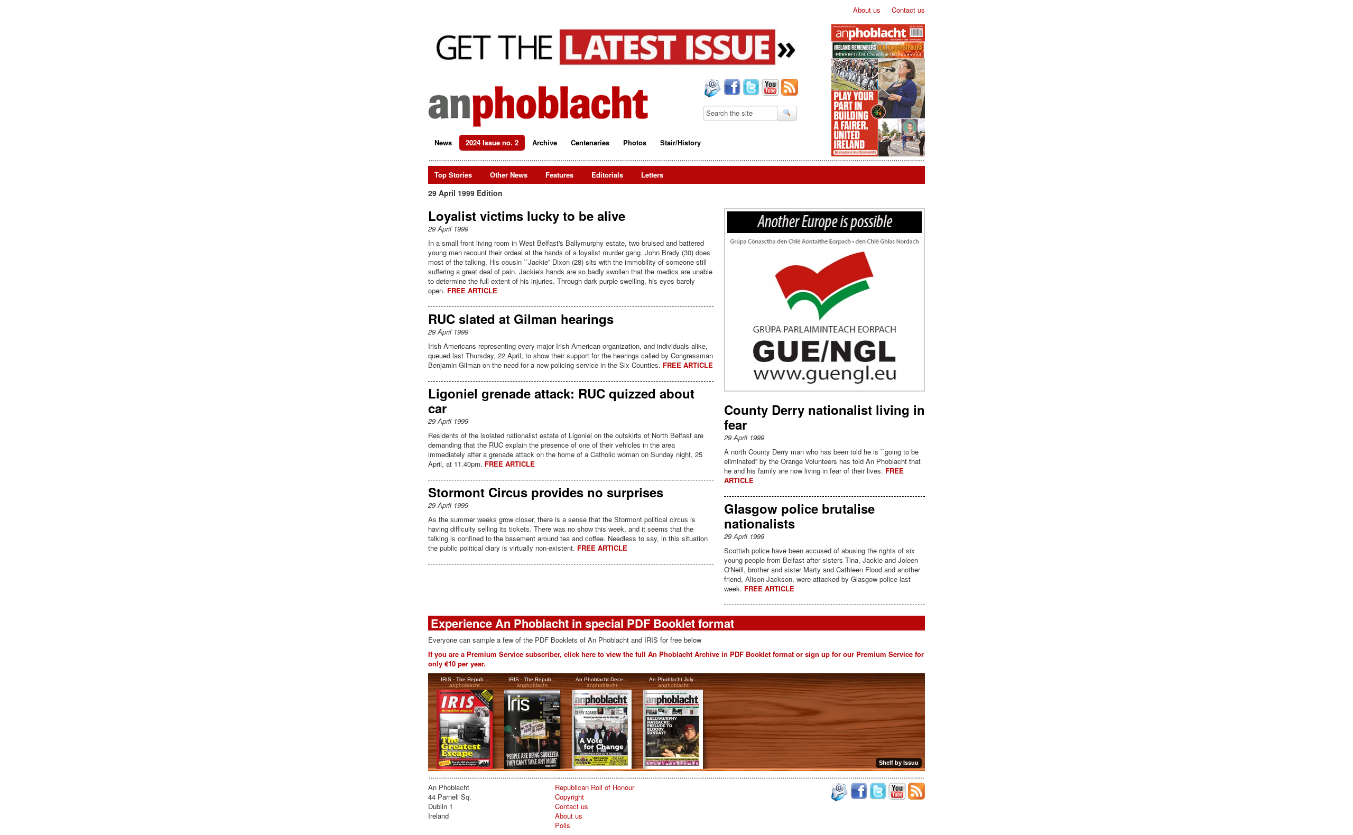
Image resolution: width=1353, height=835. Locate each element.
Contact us (908, 10)
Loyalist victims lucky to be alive (526, 216)
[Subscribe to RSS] (788, 88)
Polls (562, 825)
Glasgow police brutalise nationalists (799, 515)
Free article (472, 290)
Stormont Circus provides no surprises (545, 492)
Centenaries (590, 142)
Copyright (569, 797)
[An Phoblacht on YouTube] (769, 88)
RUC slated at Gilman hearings (521, 319)
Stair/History (680, 142)
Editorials (607, 175)
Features (559, 175)
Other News (508, 175)
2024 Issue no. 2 (492, 142)
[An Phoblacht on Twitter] (749, 88)
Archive (544, 142)
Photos (634, 142)
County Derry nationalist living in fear (824, 417)
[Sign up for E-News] (711, 89)
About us (867, 10)
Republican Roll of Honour (594, 787)
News (443, 142)
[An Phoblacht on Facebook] (730, 88)
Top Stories (453, 175)
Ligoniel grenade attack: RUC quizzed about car (561, 400)
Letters (652, 175)
